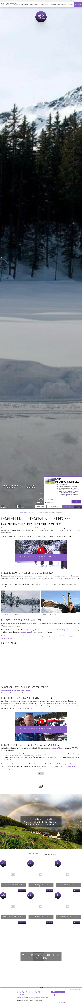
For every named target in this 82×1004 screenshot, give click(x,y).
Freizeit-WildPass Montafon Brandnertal (68, 489)
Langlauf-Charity (58, 748)
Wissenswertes (44, 4)
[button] (3, 258)
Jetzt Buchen (76, 502)
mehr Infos (13, 890)
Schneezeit (78, 4)
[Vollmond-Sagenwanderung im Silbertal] (41, 956)
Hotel (2, 4)
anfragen (5, 890)
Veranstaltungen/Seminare (21, 4)
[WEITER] (41, 496)
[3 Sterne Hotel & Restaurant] (41, 17)
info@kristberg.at (50, 499)
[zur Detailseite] (13, 874)
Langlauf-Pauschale (26, 632)
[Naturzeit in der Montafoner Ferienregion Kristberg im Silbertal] (41, 821)
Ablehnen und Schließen (73, 989)
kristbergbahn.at (27, 708)
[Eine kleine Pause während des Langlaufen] (60, 602)
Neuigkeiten (53, 4)
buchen (22, 890)
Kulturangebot (62, 4)
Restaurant (9, 4)
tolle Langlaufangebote (61, 630)
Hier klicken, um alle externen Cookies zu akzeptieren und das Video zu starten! (41, 557)
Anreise (2, 505)
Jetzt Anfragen (40, 506)
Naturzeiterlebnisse (32, 853)
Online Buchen (54, 506)
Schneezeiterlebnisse (50, 854)
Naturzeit (70, 4)
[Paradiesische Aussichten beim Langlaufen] (20, 602)
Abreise (19, 505)
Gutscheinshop (34, 4)
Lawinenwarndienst (7, 693)
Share (41, 774)
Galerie (68, 506)
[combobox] (8, 506)
